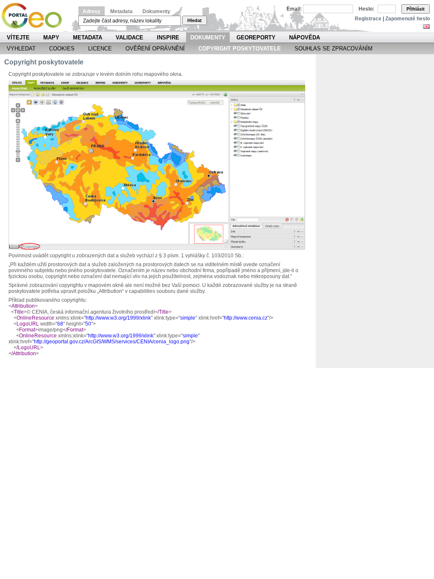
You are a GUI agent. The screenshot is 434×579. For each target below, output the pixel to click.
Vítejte (18, 37)
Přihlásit (415, 8)
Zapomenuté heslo (407, 19)
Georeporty (255, 37)
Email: (294, 9)
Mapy (51, 37)
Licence (100, 48)
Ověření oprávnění (155, 48)
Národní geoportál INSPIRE (35, 16)
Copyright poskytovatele (239, 48)
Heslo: (366, 9)
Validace (129, 37)
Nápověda (304, 37)
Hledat (194, 20)
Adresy (91, 11)
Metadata (121, 11)
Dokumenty (156, 11)
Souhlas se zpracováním (334, 48)
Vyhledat (21, 48)
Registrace (368, 19)
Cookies (62, 48)
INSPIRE (168, 37)
